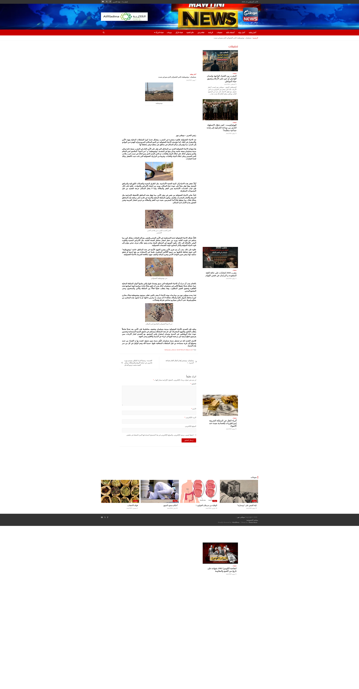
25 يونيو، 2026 (233, 429)
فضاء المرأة (160, 32)
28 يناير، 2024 (173, 508)
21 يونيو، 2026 (233, 574)
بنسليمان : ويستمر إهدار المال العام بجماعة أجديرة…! (180, 362)
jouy (187, 80)
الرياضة (210, 32)
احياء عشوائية (189, 349)
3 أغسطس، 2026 (232, 84)
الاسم (193, 409)
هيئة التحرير (116, 2)
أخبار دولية (241, 32)
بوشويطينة (167, 349)
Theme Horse (252, 522)
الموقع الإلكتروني (190, 426)
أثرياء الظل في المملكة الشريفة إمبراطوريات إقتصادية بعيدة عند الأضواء (223, 423)
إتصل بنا (125, 2)
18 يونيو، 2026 (253, 508)
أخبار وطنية (252, 32)
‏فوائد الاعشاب (132, 505)
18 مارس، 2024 (213, 508)
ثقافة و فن (201, 32)
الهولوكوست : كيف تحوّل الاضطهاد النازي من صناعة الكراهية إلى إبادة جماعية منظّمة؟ (222, 127)
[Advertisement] (159, 57)
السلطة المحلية (181, 349)
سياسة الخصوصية (252, 520)
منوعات (169, 32)
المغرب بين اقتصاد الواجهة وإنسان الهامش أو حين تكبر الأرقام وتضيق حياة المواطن (222, 78)
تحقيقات (219, 32)
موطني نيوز (254, 22)
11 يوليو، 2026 (233, 278)
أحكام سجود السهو (170, 505)
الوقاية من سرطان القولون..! (206, 505)
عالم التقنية (190, 32)
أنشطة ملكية (230, 32)
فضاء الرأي (179, 32)
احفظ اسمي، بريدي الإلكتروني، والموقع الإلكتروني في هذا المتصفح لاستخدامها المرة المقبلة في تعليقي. (160, 435)
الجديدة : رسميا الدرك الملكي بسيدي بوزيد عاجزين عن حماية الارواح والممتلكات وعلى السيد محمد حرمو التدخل (138, 363)
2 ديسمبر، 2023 (133, 508)
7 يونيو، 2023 (192, 80)
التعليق (193, 384)
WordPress (235, 522)
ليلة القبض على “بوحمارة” (247, 505)
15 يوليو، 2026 (233, 133)
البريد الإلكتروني (190, 417)
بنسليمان (173, 349)
